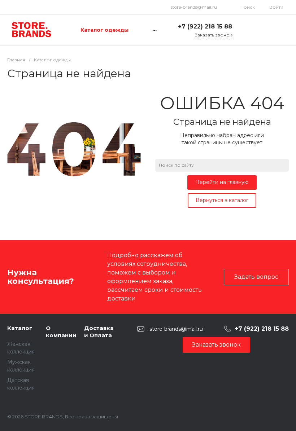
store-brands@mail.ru (194, 7)
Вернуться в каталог (222, 200)
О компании (61, 332)
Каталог (19, 328)
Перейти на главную (222, 182)
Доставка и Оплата (99, 332)
